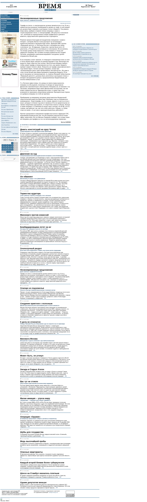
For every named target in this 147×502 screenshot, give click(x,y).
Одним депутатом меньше (33, 482)
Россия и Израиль (6, 131)
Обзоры (9, 92)
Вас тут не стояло (29, 381)
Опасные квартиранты (31, 452)
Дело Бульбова (5, 125)
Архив (10, 12)
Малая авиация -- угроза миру (35, 398)
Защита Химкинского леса (8, 122)
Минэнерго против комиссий (34, 215)
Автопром (4, 103)
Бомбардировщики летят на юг (35, 227)
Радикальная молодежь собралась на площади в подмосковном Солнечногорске (85, 48)
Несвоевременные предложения (36, 270)
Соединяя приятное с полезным (36, 303)
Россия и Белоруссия (7, 116)
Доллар (3, 129)
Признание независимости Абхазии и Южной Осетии (8, 100)
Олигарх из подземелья (32, 288)
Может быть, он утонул (31, 356)
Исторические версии (7, 111)
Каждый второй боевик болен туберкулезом (42, 462)
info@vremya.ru (53, 492)
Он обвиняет (26, 177)
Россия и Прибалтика (7, 109)
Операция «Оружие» (30, 417)
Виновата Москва (29, 339)
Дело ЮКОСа (5, 120)
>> (25, 148)
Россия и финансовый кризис (9, 127)
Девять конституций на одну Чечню (38, 129)
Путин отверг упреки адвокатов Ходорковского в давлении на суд (82, 53)
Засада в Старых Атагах (32, 369)
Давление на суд (28, 154)
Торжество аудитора (30, 193)
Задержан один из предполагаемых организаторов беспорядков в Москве (83, 58)
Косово (3, 114)
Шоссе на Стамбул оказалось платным (39, 473)
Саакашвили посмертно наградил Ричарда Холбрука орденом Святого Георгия (84, 69)
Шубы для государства (31, 432)
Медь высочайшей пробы (33, 441)
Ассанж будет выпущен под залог (82, 73)
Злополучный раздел (31, 248)
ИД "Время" (89, 5)
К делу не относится (30, 322)
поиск (46, 12)
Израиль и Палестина (7, 118)
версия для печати (65, 23)
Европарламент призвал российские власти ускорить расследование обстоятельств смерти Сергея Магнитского (85, 64)
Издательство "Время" (88, 7)
